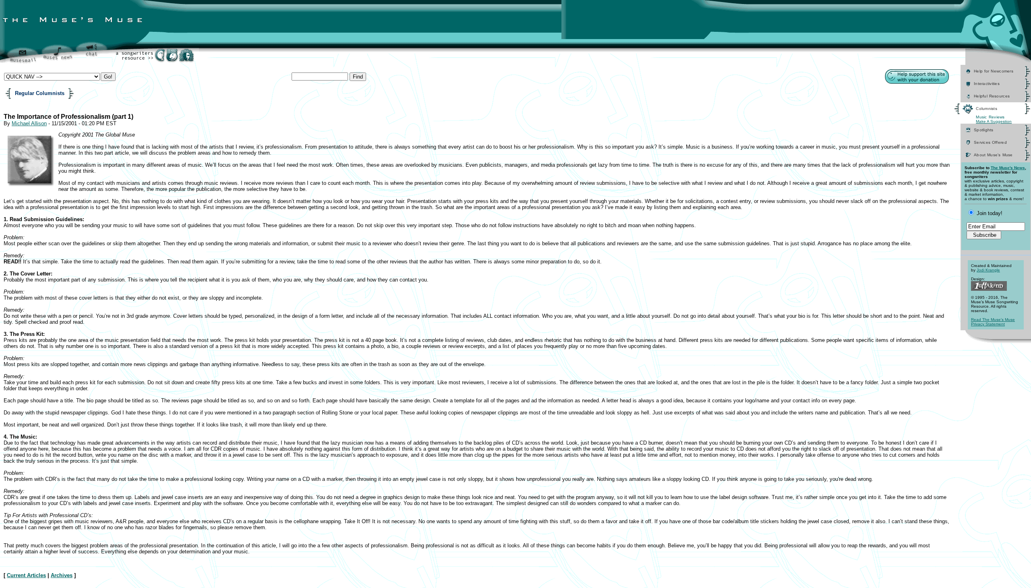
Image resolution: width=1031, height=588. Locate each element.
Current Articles (26, 575)
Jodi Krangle (988, 270)
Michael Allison (29, 123)
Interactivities (987, 83)
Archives (61, 575)
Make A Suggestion (994, 121)
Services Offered (990, 142)
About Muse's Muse (993, 155)
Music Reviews (990, 117)
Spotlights (984, 130)
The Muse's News (1008, 168)
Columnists (986, 108)
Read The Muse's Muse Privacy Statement (993, 321)
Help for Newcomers (993, 71)
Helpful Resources (992, 96)
